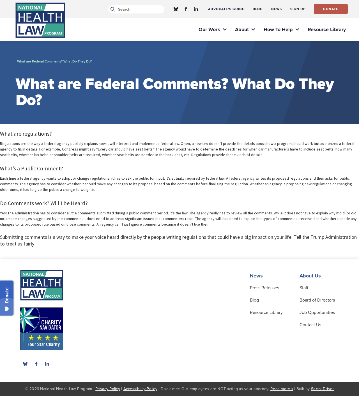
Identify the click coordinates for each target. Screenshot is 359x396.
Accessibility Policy (140, 388)
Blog (254, 300)
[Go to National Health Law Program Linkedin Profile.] (196, 9)
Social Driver (322, 388)
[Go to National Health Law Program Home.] (40, 20)
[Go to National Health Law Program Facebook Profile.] (186, 9)
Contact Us (310, 325)
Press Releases (264, 288)
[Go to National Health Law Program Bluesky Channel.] (176, 9)
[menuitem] (226, 9)
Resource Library (266, 312)
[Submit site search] (111, 9)
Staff (304, 288)
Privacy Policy (107, 388)
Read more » (281, 388)
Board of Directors (317, 300)
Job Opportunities (317, 312)
